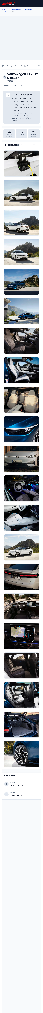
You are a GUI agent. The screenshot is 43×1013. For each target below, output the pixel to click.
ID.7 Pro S (5, 12)
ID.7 (36, 10)
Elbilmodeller (16, 10)
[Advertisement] (21, 38)
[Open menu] (39, 3)
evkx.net (5, 10)
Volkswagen (28, 10)
